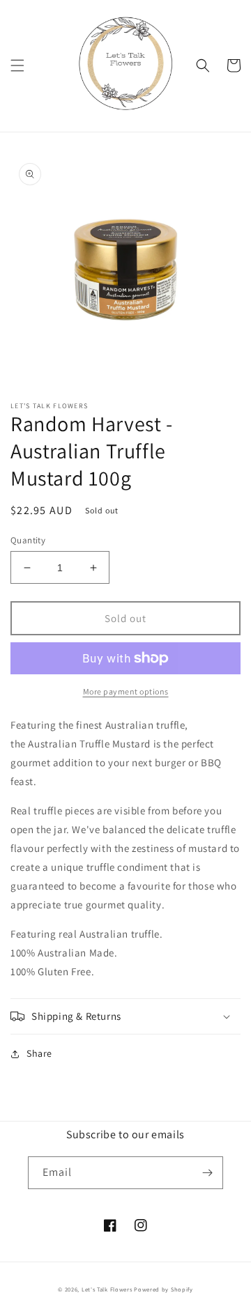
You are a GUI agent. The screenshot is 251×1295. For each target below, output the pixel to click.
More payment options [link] (126, 691)
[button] (17, 65)
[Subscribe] (207, 1172)
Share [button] (39, 1053)
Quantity (27, 540)
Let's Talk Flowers (107, 1289)
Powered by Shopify (163, 1289)
